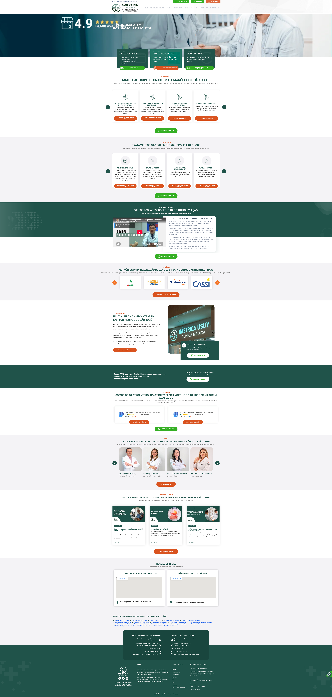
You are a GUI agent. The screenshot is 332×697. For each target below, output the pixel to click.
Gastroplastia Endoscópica (152, 168)
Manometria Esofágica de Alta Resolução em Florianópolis (202, 674)
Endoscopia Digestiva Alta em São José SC (152, 104)
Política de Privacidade (178, 687)
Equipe (174, 680)
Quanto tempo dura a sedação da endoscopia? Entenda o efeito (128, 529)
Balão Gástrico (125, 168)
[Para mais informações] (184, 345)
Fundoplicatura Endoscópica (206, 168)
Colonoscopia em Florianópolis (179, 104)
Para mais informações (196, 345)
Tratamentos (175, 674)
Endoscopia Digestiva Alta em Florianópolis (125, 104)
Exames (174, 677)
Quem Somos (176, 672)
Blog (173, 682)
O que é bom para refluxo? (159, 529)
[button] (169, 8)
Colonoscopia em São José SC (207, 103)
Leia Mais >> (117, 542)
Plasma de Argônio (179, 168)
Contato (174, 685)
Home (174, 669)
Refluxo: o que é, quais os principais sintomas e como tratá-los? (202, 529)
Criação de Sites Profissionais (161, 694)
